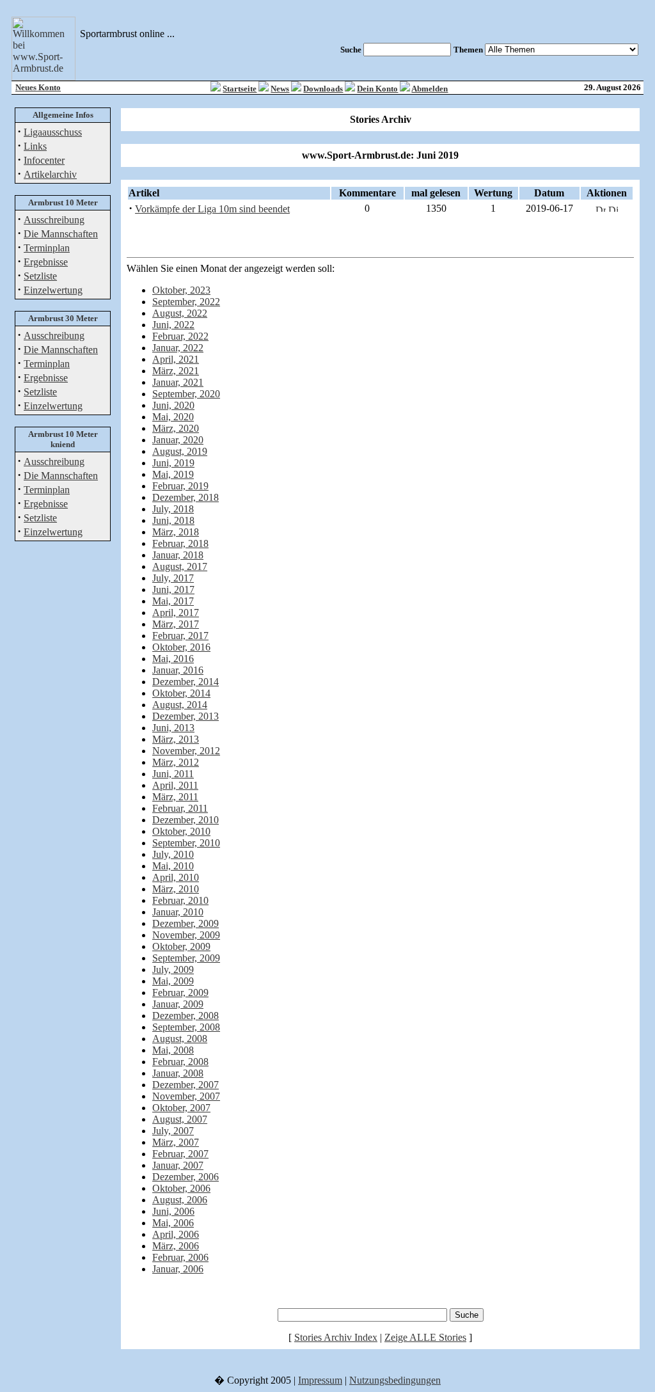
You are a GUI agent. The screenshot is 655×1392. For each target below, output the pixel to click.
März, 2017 (175, 624)
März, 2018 (175, 531)
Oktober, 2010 (181, 831)
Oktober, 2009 (181, 946)
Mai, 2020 (173, 416)
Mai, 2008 (173, 1050)
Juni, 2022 (173, 324)
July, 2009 (173, 969)
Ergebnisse (46, 262)
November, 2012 (186, 750)
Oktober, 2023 (181, 290)
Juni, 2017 (173, 589)
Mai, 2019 (173, 474)
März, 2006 (175, 1245)
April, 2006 (175, 1234)
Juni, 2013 (173, 727)
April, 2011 (175, 785)
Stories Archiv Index (335, 1337)
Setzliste (40, 276)
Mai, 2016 (173, 658)
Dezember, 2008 (185, 1015)
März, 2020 (175, 428)
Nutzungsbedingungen (395, 1380)
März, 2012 (175, 762)
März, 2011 (175, 796)
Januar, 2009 (177, 1004)
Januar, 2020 (177, 439)
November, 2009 (186, 934)
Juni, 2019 (173, 462)
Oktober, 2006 (181, 1188)
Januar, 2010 (177, 911)
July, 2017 (173, 578)
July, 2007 (173, 1130)
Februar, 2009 (180, 992)
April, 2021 (175, 359)
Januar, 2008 (177, 1073)
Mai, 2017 (173, 601)
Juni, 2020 (173, 405)
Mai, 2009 (173, 981)
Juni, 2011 (173, 773)
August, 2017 (179, 566)
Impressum (320, 1380)
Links (35, 146)
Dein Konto (377, 88)
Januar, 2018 (177, 555)
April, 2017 (175, 612)
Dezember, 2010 (185, 819)
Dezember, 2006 (185, 1176)
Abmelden (429, 88)
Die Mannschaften (61, 233)
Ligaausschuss (53, 132)
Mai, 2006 (173, 1222)
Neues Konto (38, 87)
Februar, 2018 (180, 543)
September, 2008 (186, 1027)
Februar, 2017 (180, 635)
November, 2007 (186, 1096)
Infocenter (44, 160)
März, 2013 (175, 739)
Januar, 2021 (177, 382)
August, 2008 (179, 1038)
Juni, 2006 (173, 1211)
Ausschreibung (54, 219)
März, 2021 (175, 370)
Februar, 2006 (180, 1257)
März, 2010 (175, 888)
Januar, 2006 (177, 1268)
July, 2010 (173, 854)
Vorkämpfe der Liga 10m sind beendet (212, 208)
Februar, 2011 (180, 808)
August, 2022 (179, 313)
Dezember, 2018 (185, 497)
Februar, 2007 (180, 1153)
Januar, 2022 (177, 347)
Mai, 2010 (173, 865)
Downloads (323, 88)
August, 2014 (179, 704)
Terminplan (47, 247)
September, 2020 (186, 393)
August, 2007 (179, 1119)
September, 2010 (186, 842)
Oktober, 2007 (181, 1107)
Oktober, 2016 (181, 647)
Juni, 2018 (173, 520)
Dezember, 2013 (185, 716)
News (280, 88)
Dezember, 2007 (185, 1084)
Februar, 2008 (180, 1061)
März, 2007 (175, 1142)
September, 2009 (186, 958)
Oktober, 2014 (181, 693)
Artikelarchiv (50, 174)
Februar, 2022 (180, 336)
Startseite (239, 88)
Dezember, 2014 (185, 681)
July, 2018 (173, 508)
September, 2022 (186, 301)
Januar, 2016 (177, 670)
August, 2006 (179, 1199)
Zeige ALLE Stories (425, 1337)
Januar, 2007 (177, 1165)
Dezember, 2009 (185, 923)
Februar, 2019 (180, 485)
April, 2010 (175, 877)
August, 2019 (179, 451)
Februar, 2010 (180, 900)
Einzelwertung (53, 290)
